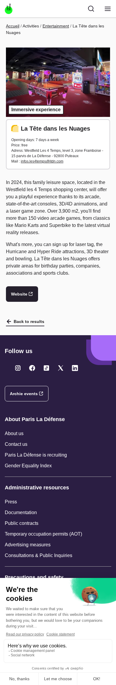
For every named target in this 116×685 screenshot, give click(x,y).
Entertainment (56, 26)
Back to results (29, 321)
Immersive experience (36, 109)
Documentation (21, 512)
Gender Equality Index (28, 465)
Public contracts (21, 523)
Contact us (16, 444)
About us (14, 433)
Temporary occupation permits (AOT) (43, 533)
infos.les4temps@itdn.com (42, 161)
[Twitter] (17, 368)
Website (19, 294)
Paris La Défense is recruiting (36, 454)
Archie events (24, 393)
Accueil (12, 26)
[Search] (91, 8)
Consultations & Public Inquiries (38, 555)
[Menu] (107, 9)
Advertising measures (28, 544)
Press (11, 501)
